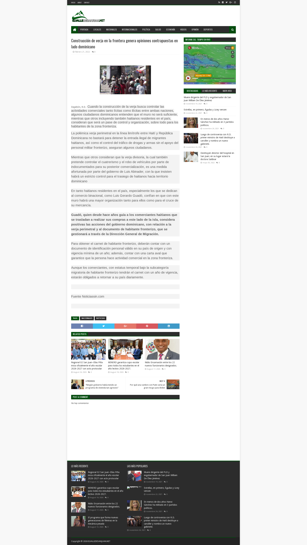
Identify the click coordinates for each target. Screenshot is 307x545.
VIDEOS (183, 29)
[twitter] (226, 2)
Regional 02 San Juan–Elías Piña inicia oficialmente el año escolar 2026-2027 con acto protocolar (87, 365)
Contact (86, 2)
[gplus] (231, 2)
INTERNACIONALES (129, 29)
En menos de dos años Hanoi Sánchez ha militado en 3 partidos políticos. (217, 122)
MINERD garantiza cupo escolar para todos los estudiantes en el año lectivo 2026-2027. (123, 365)
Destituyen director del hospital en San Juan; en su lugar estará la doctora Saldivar (217, 156)
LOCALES (97, 29)
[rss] (219, 2)
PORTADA (84, 29)
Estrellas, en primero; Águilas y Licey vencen (205, 109)
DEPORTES (208, 29)
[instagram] (234, 2)
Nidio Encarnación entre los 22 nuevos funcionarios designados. (161, 364)
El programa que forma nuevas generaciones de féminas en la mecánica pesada (103, 520)
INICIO (73, 2)
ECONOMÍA (170, 29)
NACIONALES (111, 29)
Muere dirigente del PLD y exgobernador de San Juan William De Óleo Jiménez (160, 475)
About (80, 2)
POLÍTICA (146, 29)
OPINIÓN (195, 29)
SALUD (158, 29)
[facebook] (222, 2)
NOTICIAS (100, 318)
